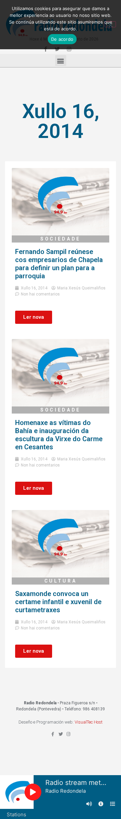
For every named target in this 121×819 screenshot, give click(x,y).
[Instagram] (68, 734)
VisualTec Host (89, 722)
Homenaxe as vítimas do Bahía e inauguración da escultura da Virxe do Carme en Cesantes (59, 435)
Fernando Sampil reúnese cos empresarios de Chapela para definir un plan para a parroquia (59, 264)
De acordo (62, 39)
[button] (60, 60)
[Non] (110, 24)
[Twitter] (60, 734)
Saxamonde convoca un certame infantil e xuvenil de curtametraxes (58, 602)
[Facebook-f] (53, 734)
